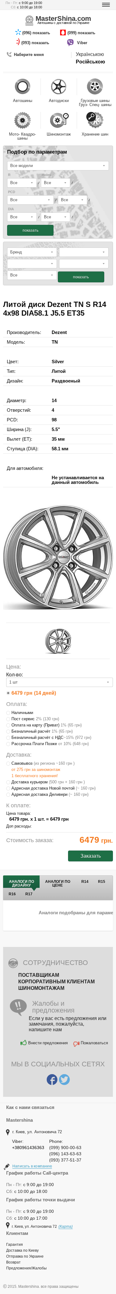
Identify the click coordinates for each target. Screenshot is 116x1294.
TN (55, 342)
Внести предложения (48, 1043)
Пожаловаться (94, 1043)
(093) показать (35, 42)
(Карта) (65, 1226)
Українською (90, 54)
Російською (90, 61)
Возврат (13, 1262)
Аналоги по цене (57, 883)
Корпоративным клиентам (56, 981)
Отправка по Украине (25, 1256)
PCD (11, 192)
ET (44, 209)
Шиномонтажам (41, 988)
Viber (83, 42)
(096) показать (36, 32)
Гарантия (14, 1244)
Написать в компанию (32, 1166)
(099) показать (82, 32)
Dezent (59, 332)
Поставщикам (38, 975)
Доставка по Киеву (22, 1250)
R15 (101, 881)
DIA (11, 209)
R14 (84, 881)
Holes (46, 175)
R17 (28, 894)
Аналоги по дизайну (21, 883)
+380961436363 (28, 1147)
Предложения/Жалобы (26, 1268)
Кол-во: (14, 674)
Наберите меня (29, 54)
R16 (12, 894)
